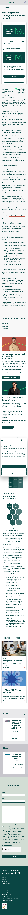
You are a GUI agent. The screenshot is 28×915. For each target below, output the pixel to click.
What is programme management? (11, 219)
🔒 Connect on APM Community (12, 48)
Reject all (14, 473)
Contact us (4, 879)
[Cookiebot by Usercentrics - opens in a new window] (21, 440)
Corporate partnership (7, 890)
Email (3, 798)
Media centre (5, 896)
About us (4, 877)
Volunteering (5, 881)
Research (4, 886)
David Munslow (5, 323)
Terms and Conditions (7, 900)
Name (3, 792)
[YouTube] (12, 874)
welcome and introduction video (16, 302)
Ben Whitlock (5, 328)
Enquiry (3, 805)
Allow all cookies (14, 466)
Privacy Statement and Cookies (10, 898)
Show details (21, 462)
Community (6, 7)
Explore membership (15, 369)
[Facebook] (3, 874)
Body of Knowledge (6, 894)
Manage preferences (13, 469)
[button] (22, 715)
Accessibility (5, 892)
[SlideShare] (9, 874)
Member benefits (6, 883)
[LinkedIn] (6, 874)
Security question (7, 845)
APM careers (5, 888)
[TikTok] (15, 874)
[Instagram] (19, 874)
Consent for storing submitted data (12, 825)
